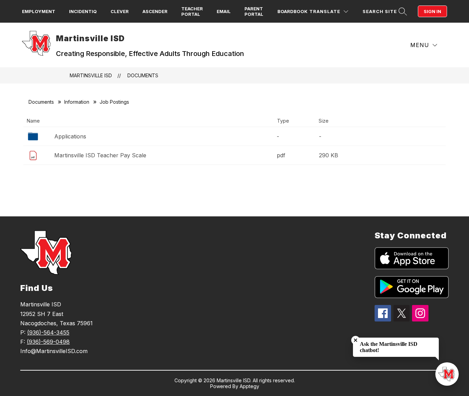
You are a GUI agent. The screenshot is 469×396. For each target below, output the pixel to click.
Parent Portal (253, 11)
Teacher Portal (192, 11)
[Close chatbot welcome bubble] (355, 340)
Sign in (432, 11)
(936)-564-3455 (48, 332)
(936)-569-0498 (48, 341)
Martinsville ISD (91, 75)
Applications (70, 136)
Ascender (155, 11)
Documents (142, 75)
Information (76, 102)
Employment (38, 11)
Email (224, 11)
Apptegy (249, 386)
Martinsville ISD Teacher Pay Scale (100, 155)
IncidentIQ (83, 11)
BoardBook (292, 11)
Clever (120, 11)
